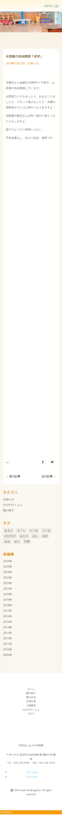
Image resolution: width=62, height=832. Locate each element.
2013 (6, 633)
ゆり (17, 541)
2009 (6, 655)
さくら (21, 530)
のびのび (10, 536)
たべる (34, 530)
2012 (6, 638)
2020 (6, 594)
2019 (6, 600)
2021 (6, 589)
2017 (6, 611)
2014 (6, 627)
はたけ (24, 536)
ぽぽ (45, 536)
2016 (6, 616)
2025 (6, 566)
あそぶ (8, 530)
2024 (6, 572)
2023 (6, 577)
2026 (6, 561)
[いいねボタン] (7, 462)
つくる (46, 530)
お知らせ (33, 63)
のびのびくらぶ (12, 505)
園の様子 (8, 510)
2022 (6, 583)
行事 (27, 541)
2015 (6, 622)
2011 (6, 644)
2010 (6, 649)
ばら (35, 536)
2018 (6, 605)
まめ (7, 541)
